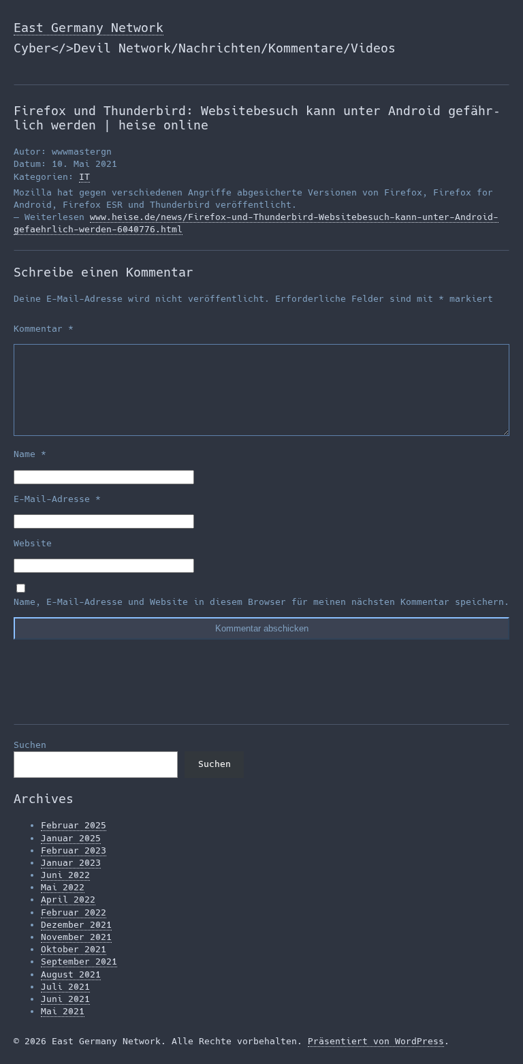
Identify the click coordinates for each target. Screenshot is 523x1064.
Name (30, 454)
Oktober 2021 (73, 949)
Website (33, 543)
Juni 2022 (65, 875)
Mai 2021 (62, 1011)
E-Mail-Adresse (57, 499)
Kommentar (44, 329)
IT (84, 177)
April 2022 (68, 899)
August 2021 (71, 974)
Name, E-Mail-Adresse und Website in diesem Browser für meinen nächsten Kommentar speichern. (261, 602)
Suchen (30, 745)
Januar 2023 (71, 863)
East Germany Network (88, 27)
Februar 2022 (73, 912)
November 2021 (76, 937)
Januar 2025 (71, 838)
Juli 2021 (65, 987)
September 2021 (79, 961)
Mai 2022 (62, 887)
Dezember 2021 (76, 925)
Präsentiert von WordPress (376, 1041)
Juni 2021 (65, 999)
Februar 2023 (73, 850)
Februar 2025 (73, 825)
